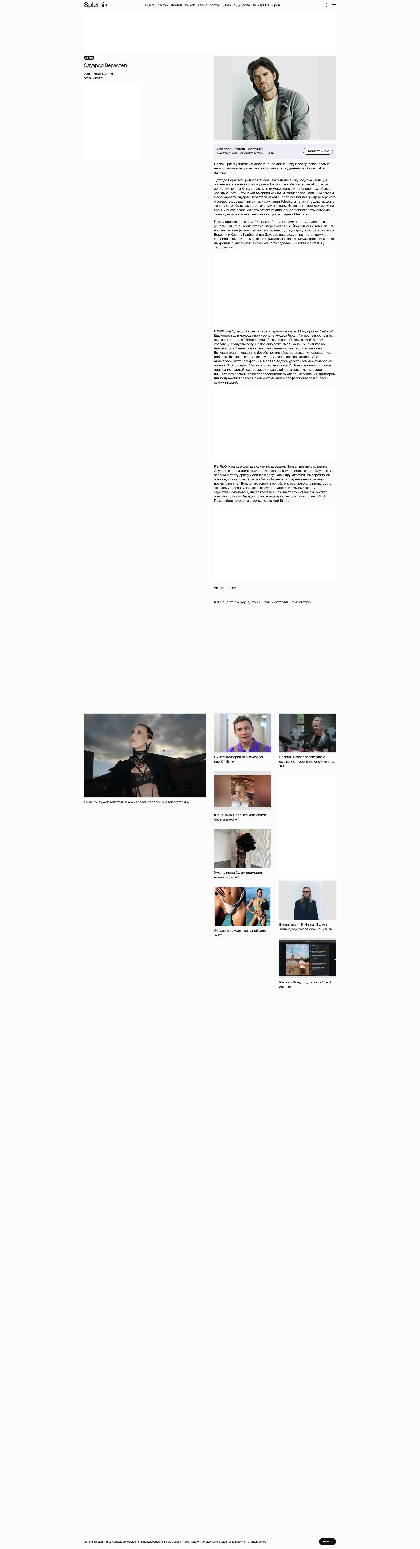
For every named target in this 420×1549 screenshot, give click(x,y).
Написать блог (317, 151)
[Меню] (334, 5)
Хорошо (327, 1541)
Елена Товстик (209, 5)
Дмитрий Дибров (266, 5)
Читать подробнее (254, 1541)
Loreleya (231, 588)
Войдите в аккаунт (234, 602)
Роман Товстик (156, 5)
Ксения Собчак (183, 5)
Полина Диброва (236, 5)
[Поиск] (327, 5)
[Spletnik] (96, 5)
